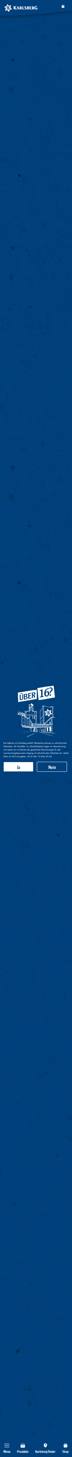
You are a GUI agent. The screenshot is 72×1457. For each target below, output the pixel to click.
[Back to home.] (20, 8)
